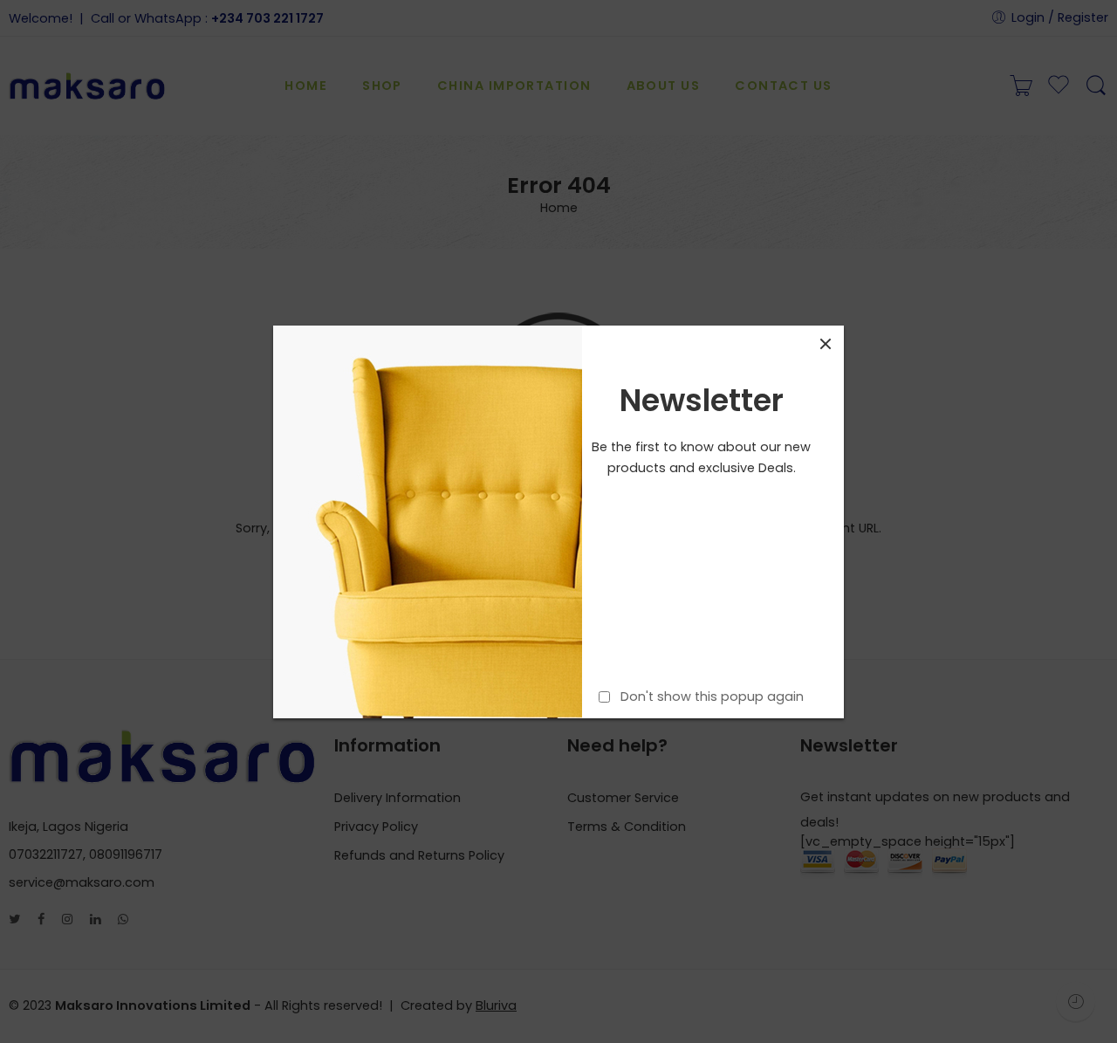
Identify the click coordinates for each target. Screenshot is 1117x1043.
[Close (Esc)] (825, 344)
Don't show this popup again (712, 695)
